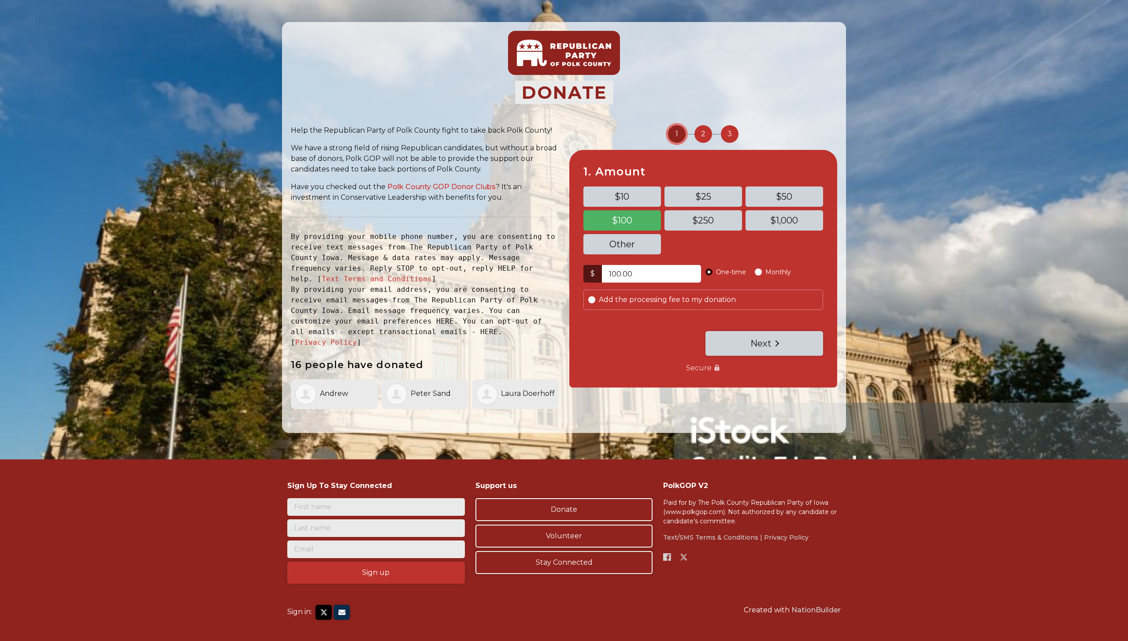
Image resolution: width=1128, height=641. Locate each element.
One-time (731, 272)
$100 (622, 220)
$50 (784, 196)
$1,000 (784, 220)
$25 (703, 196)
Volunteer (564, 536)
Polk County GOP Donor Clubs (441, 187)
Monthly (778, 272)
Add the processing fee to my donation (667, 299)
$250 (703, 220)
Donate (564, 509)
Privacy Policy (326, 342)
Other (622, 244)
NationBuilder (816, 610)
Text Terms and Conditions (377, 279)
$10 (622, 196)
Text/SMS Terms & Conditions (710, 537)
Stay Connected (564, 562)
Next (761, 343)
